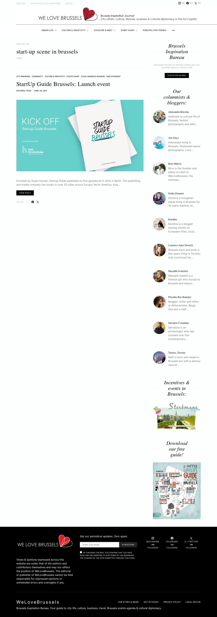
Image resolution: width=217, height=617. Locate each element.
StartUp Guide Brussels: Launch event (63, 84)
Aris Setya (173, 137)
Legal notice (193, 602)
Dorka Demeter (176, 193)
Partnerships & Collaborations (45, 4)
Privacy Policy (172, 602)
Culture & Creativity (73, 30)
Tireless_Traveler (176, 352)
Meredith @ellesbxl (178, 271)
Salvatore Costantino (178, 322)
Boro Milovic (175, 163)
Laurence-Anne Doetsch (180, 245)
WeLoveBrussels (38, 602)
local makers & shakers (93, 76)
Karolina (172, 219)
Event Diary (128, 30)
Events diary (73, 76)
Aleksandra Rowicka (178, 111)
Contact (69, 4)
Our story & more (128, 602)
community (37, 76)
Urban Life (47, 30)
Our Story (21, 4)
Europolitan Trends (154, 30)
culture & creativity (55, 76)
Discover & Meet (103, 30)
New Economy (114, 76)
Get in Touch (151, 602)
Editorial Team (23, 91)
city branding (23, 76)
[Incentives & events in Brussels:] (177, 416)
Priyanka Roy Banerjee (179, 297)
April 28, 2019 (40, 91)
